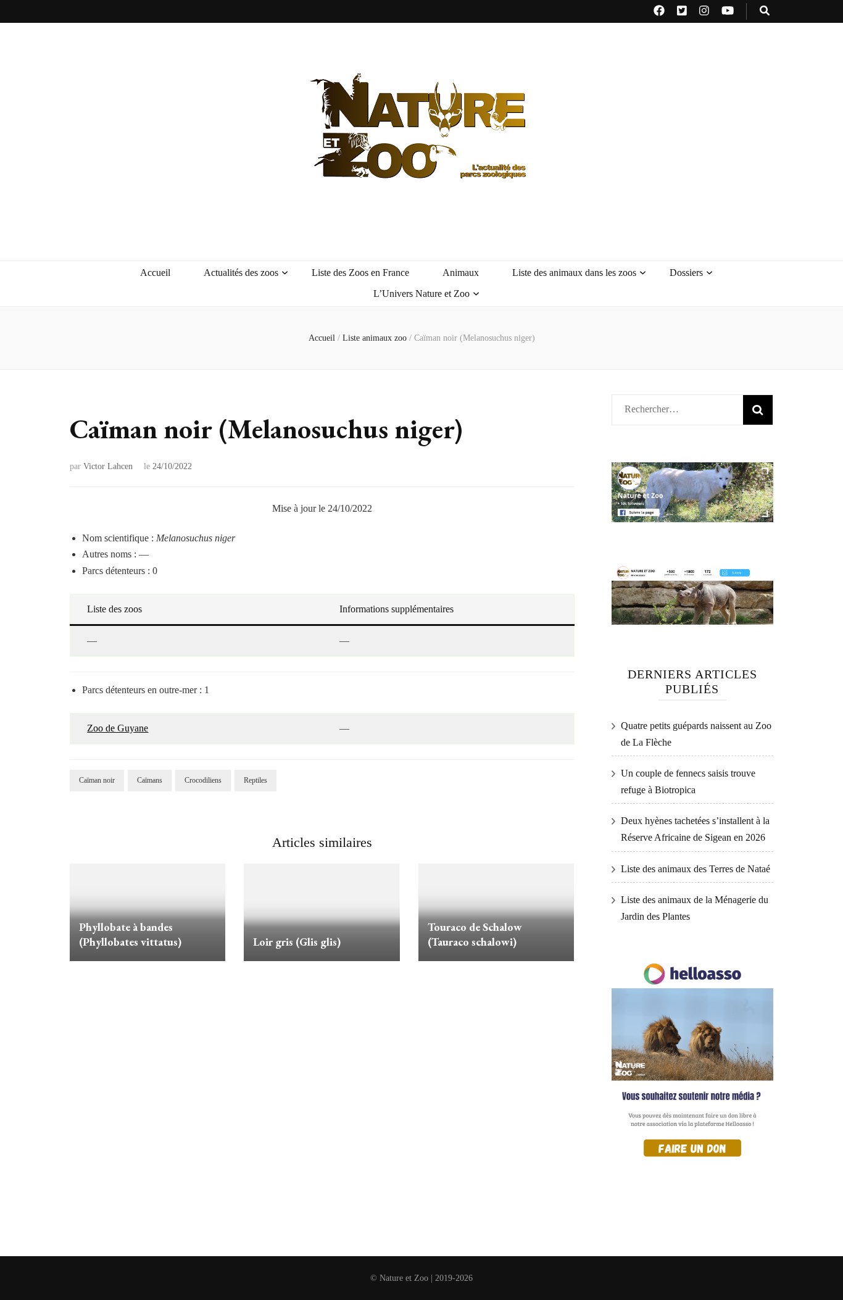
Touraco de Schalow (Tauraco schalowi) (475, 934)
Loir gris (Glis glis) (297, 942)
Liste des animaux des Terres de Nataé (695, 869)
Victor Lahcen (108, 466)
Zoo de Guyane (117, 728)
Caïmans (149, 780)
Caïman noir (97, 780)
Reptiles (255, 780)
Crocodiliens (203, 780)
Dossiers (686, 272)
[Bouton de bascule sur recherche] (765, 11)
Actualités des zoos (241, 272)
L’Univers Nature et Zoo (421, 293)
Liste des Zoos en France (360, 272)
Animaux (460, 272)
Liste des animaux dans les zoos (574, 272)
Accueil (155, 272)
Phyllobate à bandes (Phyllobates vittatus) (130, 934)
